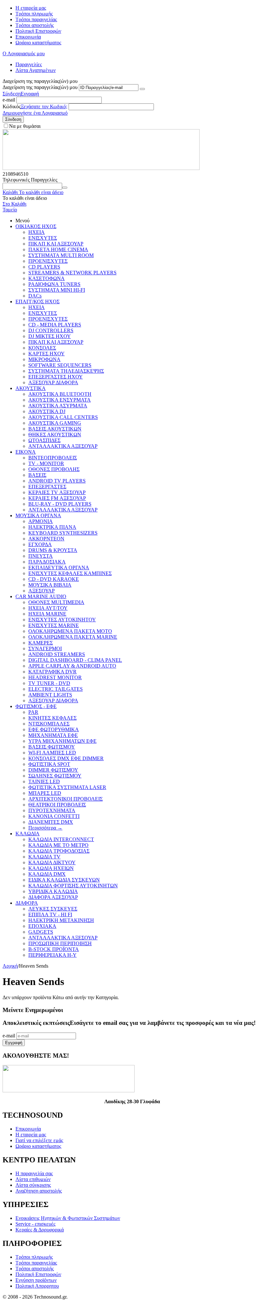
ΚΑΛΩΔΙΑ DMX (47, 874)
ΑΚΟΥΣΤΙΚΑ (30, 388)
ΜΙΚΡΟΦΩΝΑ (44, 359)
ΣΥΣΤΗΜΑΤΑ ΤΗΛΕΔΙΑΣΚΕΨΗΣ (66, 371)
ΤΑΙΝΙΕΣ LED (44, 781)
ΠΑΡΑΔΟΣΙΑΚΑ (47, 561)
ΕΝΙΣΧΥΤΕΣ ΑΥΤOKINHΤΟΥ (62, 619)
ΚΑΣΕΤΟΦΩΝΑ (46, 278)
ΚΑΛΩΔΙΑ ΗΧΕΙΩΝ (51, 868)
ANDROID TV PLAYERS (57, 481)
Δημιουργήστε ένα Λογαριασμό (35, 113)
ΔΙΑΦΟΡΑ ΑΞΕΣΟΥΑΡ (53, 897)
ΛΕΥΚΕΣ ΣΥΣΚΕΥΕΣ (52, 908)
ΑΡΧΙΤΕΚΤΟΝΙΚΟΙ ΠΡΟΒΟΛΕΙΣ (65, 799)
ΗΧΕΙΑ (36, 232)
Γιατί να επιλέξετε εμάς (39, 1140)
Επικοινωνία (28, 37)
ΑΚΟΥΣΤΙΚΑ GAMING (54, 423)
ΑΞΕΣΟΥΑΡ (41, 590)
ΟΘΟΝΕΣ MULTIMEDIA (56, 602)
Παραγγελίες (28, 64)
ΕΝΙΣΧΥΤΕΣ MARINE (53, 625)
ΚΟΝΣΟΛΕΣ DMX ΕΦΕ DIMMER (66, 758)
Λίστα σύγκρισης (33, 1185)
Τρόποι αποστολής (34, 25)
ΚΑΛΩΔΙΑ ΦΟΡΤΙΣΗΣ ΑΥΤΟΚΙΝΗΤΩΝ (73, 885)
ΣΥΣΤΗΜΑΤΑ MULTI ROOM (61, 255)
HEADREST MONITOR (55, 677)
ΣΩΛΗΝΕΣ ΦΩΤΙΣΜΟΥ (54, 775)
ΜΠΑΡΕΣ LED (44, 793)
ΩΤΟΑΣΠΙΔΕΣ (44, 440)
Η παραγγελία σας (34, 1173)
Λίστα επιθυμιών (33, 1179)
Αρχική (10, 966)
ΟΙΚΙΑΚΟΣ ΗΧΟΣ (35, 226)
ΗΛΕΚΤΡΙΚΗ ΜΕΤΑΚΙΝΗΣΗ (61, 920)
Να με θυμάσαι (25, 126)
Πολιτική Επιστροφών (38, 31)
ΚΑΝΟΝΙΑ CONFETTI (54, 816)
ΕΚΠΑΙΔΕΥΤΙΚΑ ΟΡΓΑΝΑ (58, 567)
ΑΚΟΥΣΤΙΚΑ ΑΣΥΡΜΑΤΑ (57, 405)
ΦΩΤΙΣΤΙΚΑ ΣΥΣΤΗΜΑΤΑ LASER (67, 787)
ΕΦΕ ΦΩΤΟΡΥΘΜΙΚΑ (53, 729)
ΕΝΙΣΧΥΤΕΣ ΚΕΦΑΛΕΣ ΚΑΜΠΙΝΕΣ (70, 573)
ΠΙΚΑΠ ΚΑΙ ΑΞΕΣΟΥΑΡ (55, 243)
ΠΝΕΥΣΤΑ (40, 556)
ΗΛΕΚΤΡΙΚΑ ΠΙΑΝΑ (52, 527)
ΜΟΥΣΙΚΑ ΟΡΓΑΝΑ (38, 515)
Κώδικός (12, 106)
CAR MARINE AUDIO (40, 596)
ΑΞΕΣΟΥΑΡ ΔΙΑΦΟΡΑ (53, 382)
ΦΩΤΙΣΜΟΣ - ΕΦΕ (36, 706)
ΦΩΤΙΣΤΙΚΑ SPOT (49, 764)
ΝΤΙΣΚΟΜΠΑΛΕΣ (49, 723)
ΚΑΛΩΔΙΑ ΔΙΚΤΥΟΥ (52, 862)
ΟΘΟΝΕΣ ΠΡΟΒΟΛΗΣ (54, 469)
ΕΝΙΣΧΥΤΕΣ (42, 238)
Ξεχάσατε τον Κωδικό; (44, 106)
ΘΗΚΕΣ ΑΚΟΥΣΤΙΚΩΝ (54, 434)
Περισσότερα (45, 827)
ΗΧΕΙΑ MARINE (47, 614)
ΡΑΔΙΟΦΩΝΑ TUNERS (54, 284)
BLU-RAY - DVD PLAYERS (59, 504)
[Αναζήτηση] (64, 188)
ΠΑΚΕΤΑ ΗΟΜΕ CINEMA (58, 249)
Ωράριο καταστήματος (38, 42)
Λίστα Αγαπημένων (35, 70)
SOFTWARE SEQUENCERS (59, 365)
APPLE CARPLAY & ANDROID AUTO (72, 666)
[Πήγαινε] (142, 89)
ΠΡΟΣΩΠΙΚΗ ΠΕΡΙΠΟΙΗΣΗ (60, 943)
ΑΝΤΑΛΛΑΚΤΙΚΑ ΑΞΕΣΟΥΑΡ (63, 446)
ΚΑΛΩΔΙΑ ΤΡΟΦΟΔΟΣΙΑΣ (59, 851)
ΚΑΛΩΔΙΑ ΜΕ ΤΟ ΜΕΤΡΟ (58, 845)
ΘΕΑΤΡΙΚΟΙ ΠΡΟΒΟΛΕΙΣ (57, 804)
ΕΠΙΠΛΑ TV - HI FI (50, 914)
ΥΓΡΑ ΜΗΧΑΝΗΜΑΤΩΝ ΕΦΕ (62, 741)
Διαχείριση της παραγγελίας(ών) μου (40, 87)
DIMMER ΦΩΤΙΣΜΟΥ (53, 770)
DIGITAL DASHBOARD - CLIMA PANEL (75, 660)
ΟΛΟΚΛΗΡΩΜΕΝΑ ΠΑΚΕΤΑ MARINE (72, 637)
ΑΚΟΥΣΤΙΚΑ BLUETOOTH (59, 394)
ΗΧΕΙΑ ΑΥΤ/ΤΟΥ (48, 608)
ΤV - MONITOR (46, 463)
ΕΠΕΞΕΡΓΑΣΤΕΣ (47, 486)
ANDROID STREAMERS (56, 654)
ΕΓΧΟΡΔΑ (40, 544)
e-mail (9, 99)
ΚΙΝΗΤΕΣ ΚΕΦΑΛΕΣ (52, 718)
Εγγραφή (30, 93)
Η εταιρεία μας (30, 8)
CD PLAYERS (44, 267)
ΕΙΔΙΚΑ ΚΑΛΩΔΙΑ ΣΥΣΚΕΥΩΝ (64, 880)
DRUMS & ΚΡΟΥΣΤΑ (52, 550)
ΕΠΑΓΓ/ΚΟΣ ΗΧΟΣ (37, 301)
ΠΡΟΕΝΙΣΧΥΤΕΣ (48, 261)
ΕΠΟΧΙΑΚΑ (42, 926)
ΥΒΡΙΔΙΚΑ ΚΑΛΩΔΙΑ (53, 891)
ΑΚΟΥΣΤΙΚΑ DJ (46, 411)
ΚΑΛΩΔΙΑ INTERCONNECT (61, 839)
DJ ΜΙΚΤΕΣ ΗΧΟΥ (49, 336)
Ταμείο (10, 209)
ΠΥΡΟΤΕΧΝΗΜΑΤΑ (51, 810)
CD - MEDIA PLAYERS (54, 324)
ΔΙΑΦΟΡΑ (26, 903)
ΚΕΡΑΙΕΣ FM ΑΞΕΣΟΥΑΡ (57, 498)
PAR (33, 712)
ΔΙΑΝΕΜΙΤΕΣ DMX (50, 822)
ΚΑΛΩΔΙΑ (27, 833)
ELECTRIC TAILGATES (55, 689)
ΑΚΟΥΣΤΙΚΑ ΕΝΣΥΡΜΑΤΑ (59, 400)
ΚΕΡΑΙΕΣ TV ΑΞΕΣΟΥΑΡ (57, 492)
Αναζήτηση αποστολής (38, 1191)
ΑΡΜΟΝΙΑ (40, 521)
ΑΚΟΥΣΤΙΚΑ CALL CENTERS (63, 417)
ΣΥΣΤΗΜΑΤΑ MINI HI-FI (56, 290)
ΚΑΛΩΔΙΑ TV (44, 856)
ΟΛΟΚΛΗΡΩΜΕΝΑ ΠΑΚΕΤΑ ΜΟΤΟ (70, 631)
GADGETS (40, 932)
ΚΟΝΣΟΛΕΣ (42, 348)
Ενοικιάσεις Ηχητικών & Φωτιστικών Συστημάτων (67, 1218)
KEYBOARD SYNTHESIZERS (63, 533)
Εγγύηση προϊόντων (36, 1280)
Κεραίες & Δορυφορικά (39, 1229)
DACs (35, 295)
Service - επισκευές (35, 1224)
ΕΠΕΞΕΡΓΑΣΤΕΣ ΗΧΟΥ (55, 376)
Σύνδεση (12, 93)
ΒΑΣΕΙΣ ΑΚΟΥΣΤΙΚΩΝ (54, 428)
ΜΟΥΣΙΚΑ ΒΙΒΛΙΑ (49, 585)
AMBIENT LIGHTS (50, 694)
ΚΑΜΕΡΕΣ (40, 642)
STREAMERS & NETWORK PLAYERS (72, 272)
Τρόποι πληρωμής (34, 13)
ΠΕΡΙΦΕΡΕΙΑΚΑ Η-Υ (52, 955)
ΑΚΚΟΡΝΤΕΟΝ (46, 538)
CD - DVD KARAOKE (53, 579)
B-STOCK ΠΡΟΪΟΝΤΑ (53, 949)
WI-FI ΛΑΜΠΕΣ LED (52, 752)
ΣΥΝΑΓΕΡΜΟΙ (45, 648)
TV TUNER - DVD (49, 683)
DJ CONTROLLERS (50, 330)
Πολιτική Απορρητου (37, 1286)
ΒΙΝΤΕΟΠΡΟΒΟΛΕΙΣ (52, 457)
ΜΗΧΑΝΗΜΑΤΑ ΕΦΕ (53, 735)
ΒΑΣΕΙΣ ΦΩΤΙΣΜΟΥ (51, 747)
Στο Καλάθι (14, 204)
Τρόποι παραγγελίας (36, 19)
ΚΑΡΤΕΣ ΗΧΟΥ (46, 353)
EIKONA (25, 452)
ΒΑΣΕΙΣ (37, 475)
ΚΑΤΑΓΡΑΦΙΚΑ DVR (52, 671)
